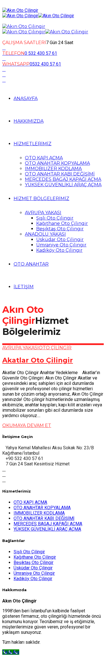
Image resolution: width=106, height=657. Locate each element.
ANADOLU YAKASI (45, 234)
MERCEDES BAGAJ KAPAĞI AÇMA (63, 179)
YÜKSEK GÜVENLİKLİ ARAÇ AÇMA (63, 184)
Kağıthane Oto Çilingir (62, 223)
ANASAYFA (26, 98)
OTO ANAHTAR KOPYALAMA (57, 163)
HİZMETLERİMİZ (32, 143)
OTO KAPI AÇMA (44, 158)
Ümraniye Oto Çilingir (61, 245)
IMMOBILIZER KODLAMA (53, 168)
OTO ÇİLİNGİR (55, 347)
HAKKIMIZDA (29, 121)
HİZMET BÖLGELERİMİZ (41, 198)
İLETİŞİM (24, 286)
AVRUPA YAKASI (43, 212)
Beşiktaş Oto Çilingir (60, 228)
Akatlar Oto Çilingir (37, 360)
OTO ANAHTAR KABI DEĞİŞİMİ (60, 174)
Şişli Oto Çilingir (54, 218)
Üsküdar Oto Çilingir (60, 239)
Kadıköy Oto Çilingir (59, 250)
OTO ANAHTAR (31, 264)
